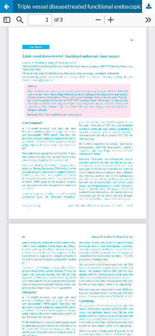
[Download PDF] (148, 6)
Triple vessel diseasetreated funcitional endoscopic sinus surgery (86, 6)
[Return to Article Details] (6, 6)
